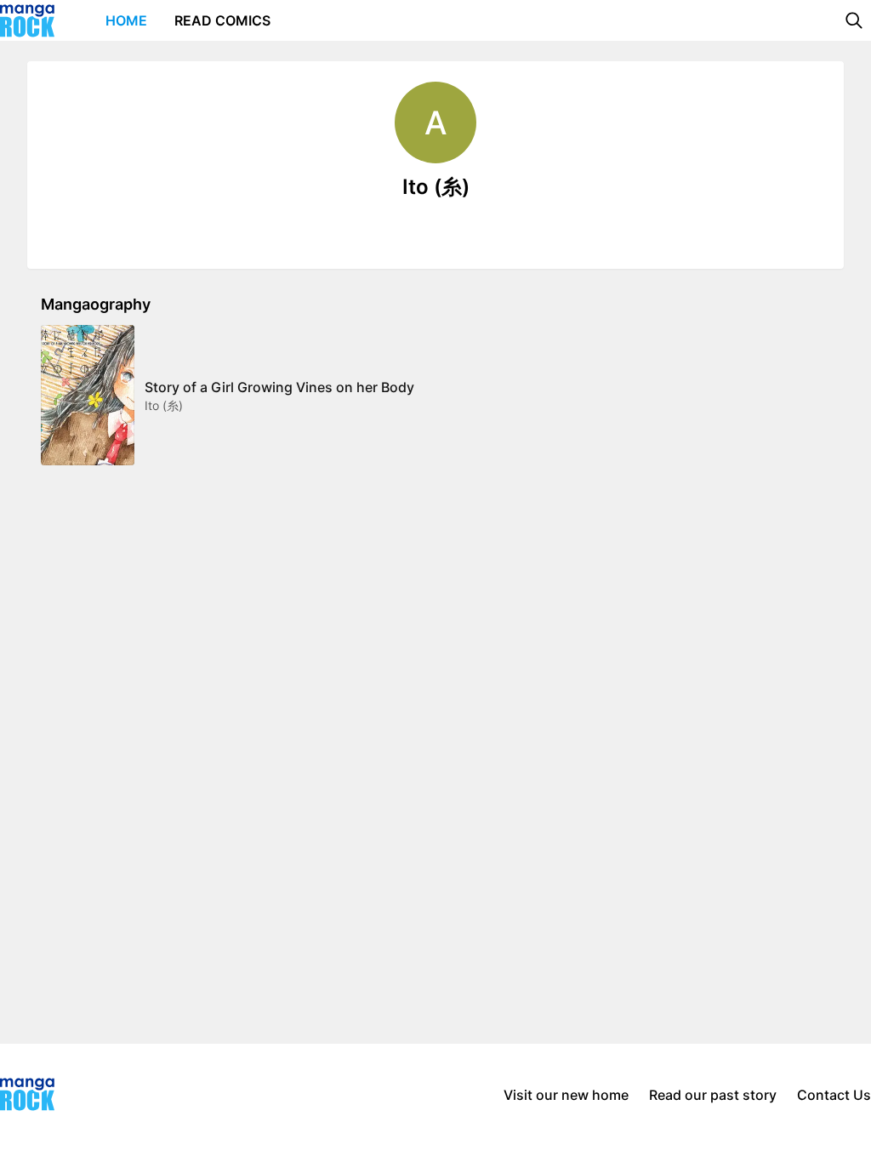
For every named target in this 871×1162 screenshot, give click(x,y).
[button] (854, 20)
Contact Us (834, 1094)
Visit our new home (566, 1094)
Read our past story (713, 1094)
